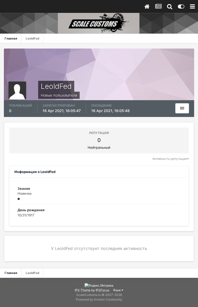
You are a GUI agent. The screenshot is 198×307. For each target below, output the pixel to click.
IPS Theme (82, 290)
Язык (117, 290)
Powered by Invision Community (99, 299)
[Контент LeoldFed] (182, 108)
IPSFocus (102, 290)
